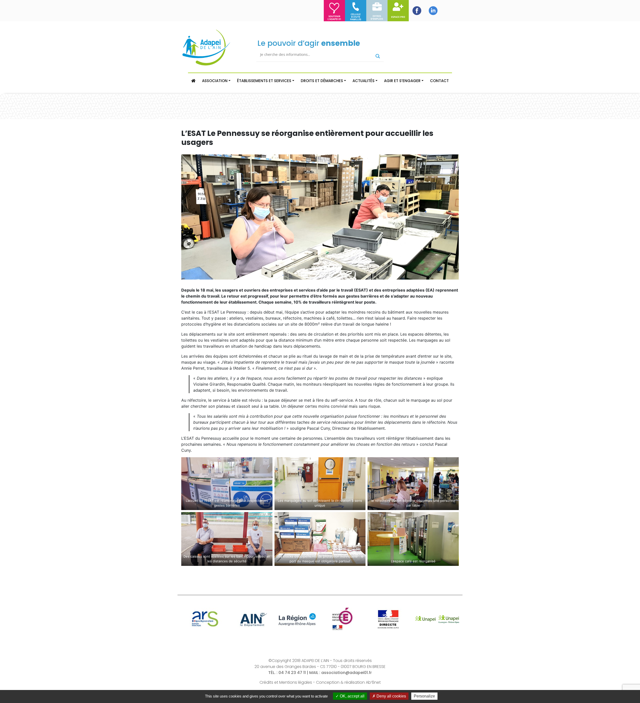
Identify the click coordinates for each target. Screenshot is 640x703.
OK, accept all (351, 696)
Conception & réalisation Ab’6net (348, 682)
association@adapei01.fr (346, 672)
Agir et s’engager (402, 80)
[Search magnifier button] (378, 56)
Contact (439, 80)
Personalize (424, 696)
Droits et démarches (322, 80)
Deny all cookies (391, 696)
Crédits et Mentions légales (286, 682)
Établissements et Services (264, 80)
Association (215, 80)
